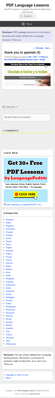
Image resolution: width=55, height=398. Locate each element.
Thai (8, 331)
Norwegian (10, 297)
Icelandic (9, 281)
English (9, 247)
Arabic (8, 222)
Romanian (10, 312)
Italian (8, 287)
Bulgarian (10, 225)
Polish (8, 303)
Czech (8, 238)
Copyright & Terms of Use (17, 374)
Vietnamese (11, 343)
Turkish (9, 334)
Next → (48, 48)
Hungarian (10, 278)
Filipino (9, 253)
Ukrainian (10, 337)
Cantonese (10, 228)
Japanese (10, 291)
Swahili (9, 325)
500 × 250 (32, 56)
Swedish (9, 328)
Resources (10, 309)
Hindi (8, 272)
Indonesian (10, 284)
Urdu (8, 340)
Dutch (8, 244)
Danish (9, 241)
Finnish (9, 256)
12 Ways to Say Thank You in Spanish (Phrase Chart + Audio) (26, 58)
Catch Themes (35, 394)
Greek (8, 266)
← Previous (38, 48)
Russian (9, 315)
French (9, 259)
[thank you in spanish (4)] (27, 85)
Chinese (9, 232)
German (9, 263)
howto (8, 275)
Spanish (9, 322)
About (8, 377)
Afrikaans (10, 219)
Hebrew (9, 269)
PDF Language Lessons (27, 5)
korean (9, 294)
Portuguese (11, 306)
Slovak (9, 318)
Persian (9, 300)
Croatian (9, 235)
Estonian (9, 250)
